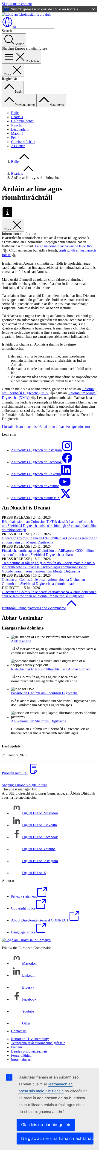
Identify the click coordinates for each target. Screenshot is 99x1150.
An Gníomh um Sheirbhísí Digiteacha (38, 721)
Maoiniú (17, 133)
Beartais (17, 117)
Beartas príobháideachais (29, 1051)
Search (7, 31)
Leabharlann (20, 129)
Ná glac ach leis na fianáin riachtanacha (57, 1138)
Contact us (18, 1031)
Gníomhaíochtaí (22, 121)
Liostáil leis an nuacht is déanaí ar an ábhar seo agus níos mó (46, 427)
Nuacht (16, 125)
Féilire (15, 138)
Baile (15, 113)
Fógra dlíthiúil (21, 1055)
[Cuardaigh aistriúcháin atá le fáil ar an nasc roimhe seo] (5, 250)
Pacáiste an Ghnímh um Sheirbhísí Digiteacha (44, 693)
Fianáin (16, 1047)
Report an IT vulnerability (30, 1039)
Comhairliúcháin (23, 142)
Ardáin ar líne (21, 641)
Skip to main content (17, 4)
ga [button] (14, 26)
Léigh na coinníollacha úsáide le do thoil (64, 246)
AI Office (18, 146)
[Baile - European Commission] (26, 14)
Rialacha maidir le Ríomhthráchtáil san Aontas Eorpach (51, 669)
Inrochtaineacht (22, 1059)
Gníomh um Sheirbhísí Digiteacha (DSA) (48, 391)
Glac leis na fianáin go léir (45, 1124)
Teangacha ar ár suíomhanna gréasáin (38, 1043)
